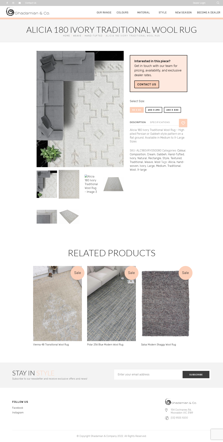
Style (163, 12)
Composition (138, 154)
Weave (77, 36)
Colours (122, 12)
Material (143, 12)
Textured (176, 158)
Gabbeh (162, 154)
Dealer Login (199, 3)
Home (66, 36)
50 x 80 (136, 110)
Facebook (17, 407)
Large (151, 165)
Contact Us (30, 3)
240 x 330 (172, 110)
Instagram (18, 412)
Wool (157, 162)
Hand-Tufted (94, 36)
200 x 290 (154, 110)
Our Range (104, 12)
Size (141, 101)
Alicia (171, 162)
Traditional (136, 162)
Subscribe (196, 375)
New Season (183, 12)
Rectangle (154, 158)
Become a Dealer (208, 12)
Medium (161, 165)
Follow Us (20, 401)
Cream (151, 154)
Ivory (133, 158)
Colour (181, 150)
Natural (142, 158)
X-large (142, 169)
